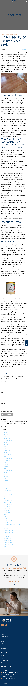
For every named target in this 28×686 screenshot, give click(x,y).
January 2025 (7, 452)
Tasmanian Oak (4, 34)
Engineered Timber (5, 658)
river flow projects (8, 528)
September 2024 (8, 458)
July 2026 (6, 432)
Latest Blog (3, 646)
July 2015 (6, 476)
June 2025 (6, 444)
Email (2, 398)
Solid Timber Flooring (6, 655)
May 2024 (6, 462)
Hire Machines (7, 512)
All (4, 486)
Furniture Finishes (8, 508)
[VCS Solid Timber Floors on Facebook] (2, 625)
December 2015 (7, 474)
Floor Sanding (7, 506)
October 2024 (7, 456)
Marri (5, 516)
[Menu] (2, 1)
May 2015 (6, 478)
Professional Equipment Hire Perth (12, 524)
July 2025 (6, 442)
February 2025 (7, 450)
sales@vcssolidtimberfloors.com (11, 672)
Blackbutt (6, 492)
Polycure (6, 522)
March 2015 (6, 480)
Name (3, 392)
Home (2, 634)
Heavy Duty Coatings (9, 510)
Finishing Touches (8, 502)
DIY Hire (5, 498)
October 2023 (7, 468)
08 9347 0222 (6, 670)
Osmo (5, 518)
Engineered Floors (8, 500)
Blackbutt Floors (8, 494)
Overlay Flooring (5, 662)
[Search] (26, 1)
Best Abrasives (7, 490)
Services (3, 639)
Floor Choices (4, 636)
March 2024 (6, 466)
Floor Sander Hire (8, 504)
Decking (5, 496)
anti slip (5, 488)
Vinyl (5, 546)
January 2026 (7, 438)
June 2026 (6, 434)
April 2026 (6, 436)
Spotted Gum (7, 536)
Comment (4, 381)
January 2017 (7, 472)
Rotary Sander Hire (8, 530)
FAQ (24, 568)
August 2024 (7, 460)
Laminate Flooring (5, 660)
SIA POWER (6, 534)
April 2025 (6, 448)
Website (3, 403)
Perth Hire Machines (8, 520)
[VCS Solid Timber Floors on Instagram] (6, 625)
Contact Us (3, 648)
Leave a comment (23, 49)
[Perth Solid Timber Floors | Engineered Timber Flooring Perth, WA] (14, 1)
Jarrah (5, 514)
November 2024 (7, 454)
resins (5, 526)
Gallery (2, 641)
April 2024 (6, 464)
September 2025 (8, 440)
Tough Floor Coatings (9, 542)
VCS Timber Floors (12, 34)
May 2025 (6, 446)
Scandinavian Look (8, 532)
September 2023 (8, 470)
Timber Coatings (8, 540)
